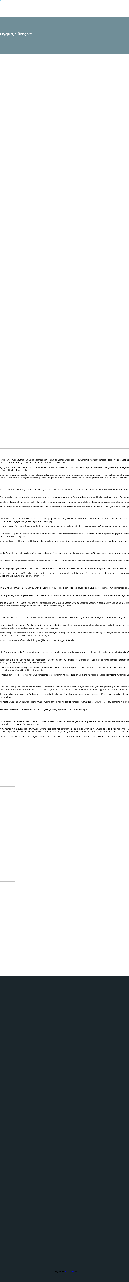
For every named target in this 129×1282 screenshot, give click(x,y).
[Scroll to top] (122, 1266)
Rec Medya (69, 1271)
